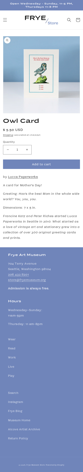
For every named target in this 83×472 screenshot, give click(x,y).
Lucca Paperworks (23, 176)
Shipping (8, 135)
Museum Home (19, 420)
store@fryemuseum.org (27, 280)
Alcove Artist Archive (24, 429)
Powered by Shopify (55, 465)
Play (11, 375)
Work (12, 357)
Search (13, 392)
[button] (5, 20)
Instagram (15, 401)
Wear (12, 339)
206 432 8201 (18, 274)
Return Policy (18, 438)
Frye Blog (15, 410)
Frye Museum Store (35, 465)
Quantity (9, 141)
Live (11, 366)
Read (11, 348)
